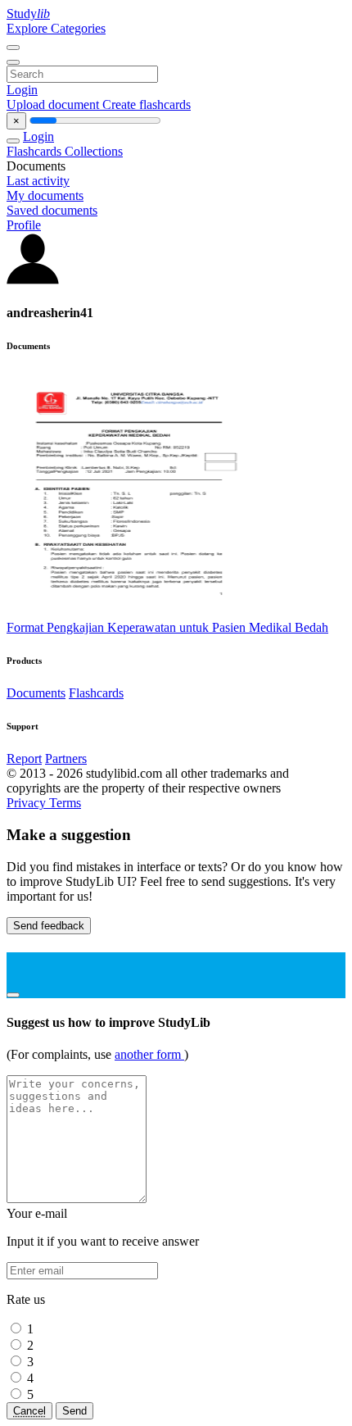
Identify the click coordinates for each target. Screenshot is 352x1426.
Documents (36, 693)
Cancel (29, 1411)
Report (24, 758)
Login (22, 90)
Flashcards (36, 151)
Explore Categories (56, 28)
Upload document (54, 104)
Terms (65, 803)
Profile (24, 225)
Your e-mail (37, 1213)
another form (149, 1054)
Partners (66, 758)
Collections (94, 151)
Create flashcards (146, 104)
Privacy (28, 803)
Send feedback (48, 926)
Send (74, 1411)
